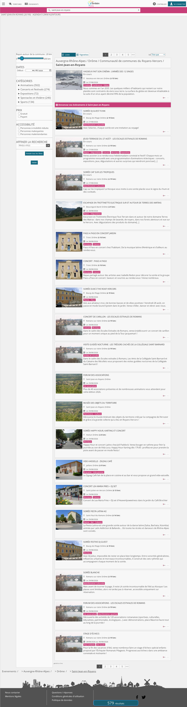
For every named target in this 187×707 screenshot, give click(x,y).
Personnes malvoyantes (32, 131)
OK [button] (48, 145)
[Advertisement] (93, 34)
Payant (24, 116)
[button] (34, 154)
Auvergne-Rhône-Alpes (71, 61)
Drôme (92, 61)
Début (20, 70)
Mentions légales (13, 696)
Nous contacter (12, 692)
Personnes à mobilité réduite (34, 128)
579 (115, 702)
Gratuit (24, 113)
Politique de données (62, 700)
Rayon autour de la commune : (31, 54)
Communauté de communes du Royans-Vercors (131, 61)
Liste (66, 54)
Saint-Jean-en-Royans (84, 671)
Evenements (9, 671)
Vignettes (82, 54)
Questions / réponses (62, 692)
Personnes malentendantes (34, 134)
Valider (34, 162)
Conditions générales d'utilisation (68, 696)
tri (150, 54)
